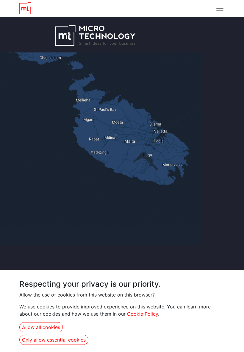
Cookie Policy (142, 314)
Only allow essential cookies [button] (54, 340)
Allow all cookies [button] (41, 327)
